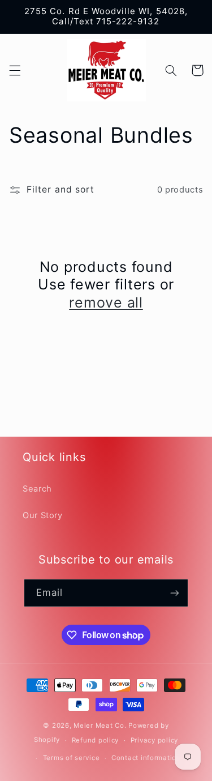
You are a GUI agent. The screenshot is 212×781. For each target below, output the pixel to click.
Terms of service (71, 758)
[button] (15, 70)
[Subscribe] (175, 593)
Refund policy (95, 740)
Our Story (43, 515)
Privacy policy (154, 740)
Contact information (146, 758)
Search (37, 489)
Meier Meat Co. (99, 725)
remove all (106, 302)
